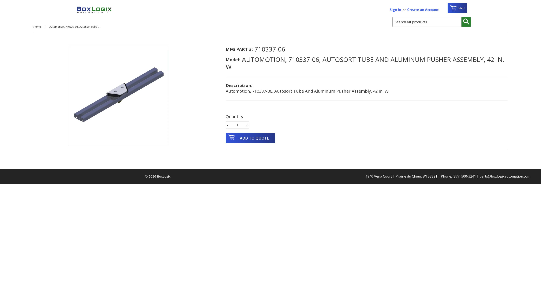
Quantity (234, 116)
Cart (461, 8)
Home (37, 26)
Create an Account (423, 9)
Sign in (395, 9)
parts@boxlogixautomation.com (505, 176)
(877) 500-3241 (464, 176)
